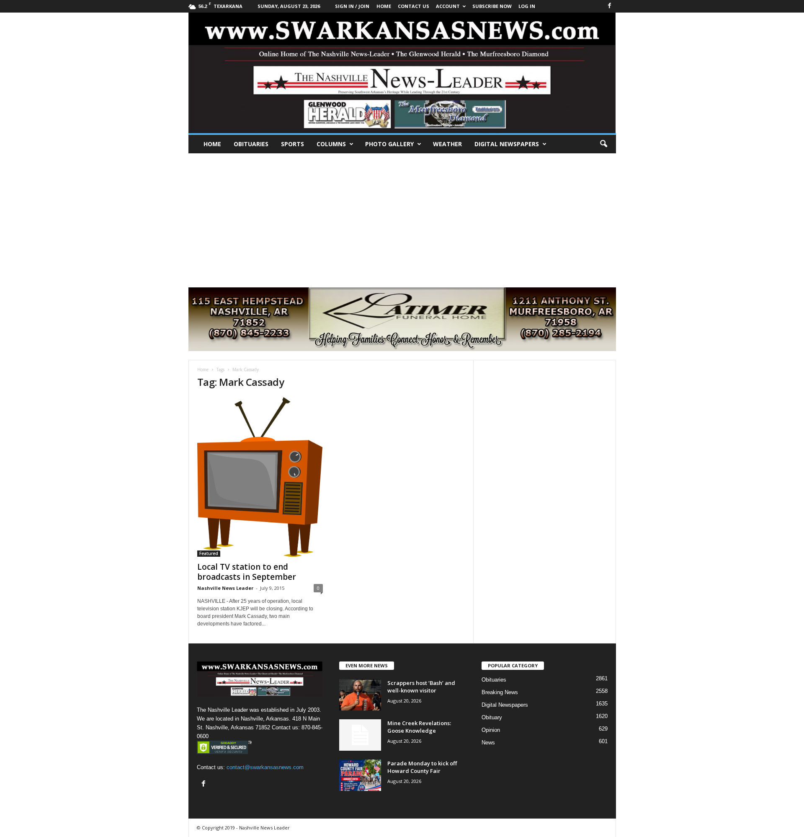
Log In (526, 6)
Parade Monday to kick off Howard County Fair (422, 767)
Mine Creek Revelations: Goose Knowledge (419, 726)
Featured (208, 553)
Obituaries (251, 144)
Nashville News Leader (225, 588)
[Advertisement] (402, 216)
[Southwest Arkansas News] (402, 73)
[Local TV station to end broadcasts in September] (260, 477)
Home (212, 144)
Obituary (492, 717)
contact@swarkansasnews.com (265, 767)
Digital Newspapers (506, 144)
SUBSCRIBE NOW (492, 6)
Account (448, 6)
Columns (331, 144)
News (488, 742)
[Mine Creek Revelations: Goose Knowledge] (360, 735)
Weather (447, 144)
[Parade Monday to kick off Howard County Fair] (360, 775)
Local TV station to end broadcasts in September (246, 571)
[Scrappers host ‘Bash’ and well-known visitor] (360, 694)
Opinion (491, 730)
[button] (603, 144)
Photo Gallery (389, 144)
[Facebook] (610, 6)
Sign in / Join (352, 6)
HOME (383, 6)
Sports (292, 144)
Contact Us (413, 6)
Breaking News (500, 692)
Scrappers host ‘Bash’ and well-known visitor (421, 686)
